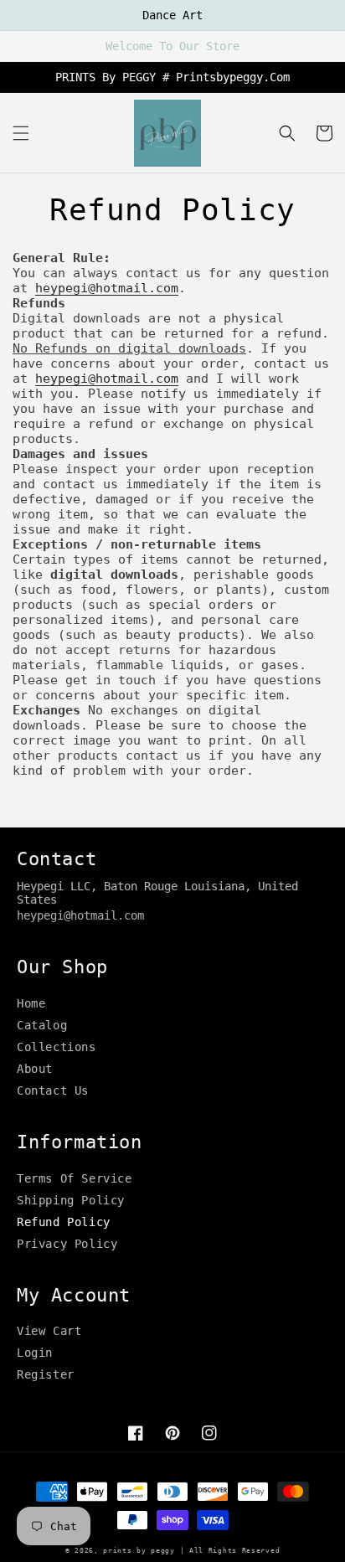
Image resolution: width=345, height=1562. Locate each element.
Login (35, 1352)
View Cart (49, 1331)
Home (31, 1003)
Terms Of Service (74, 1178)
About (35, 1068)
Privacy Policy (67, 1243)
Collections (56, 1047)
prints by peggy (139, 1550)
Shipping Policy (71, 1200)
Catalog (42, 1025)
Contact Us (53, 1090)
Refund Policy (64, 1222)
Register (46, 1374)
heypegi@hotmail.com (106, 288)
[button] (21, 133)
